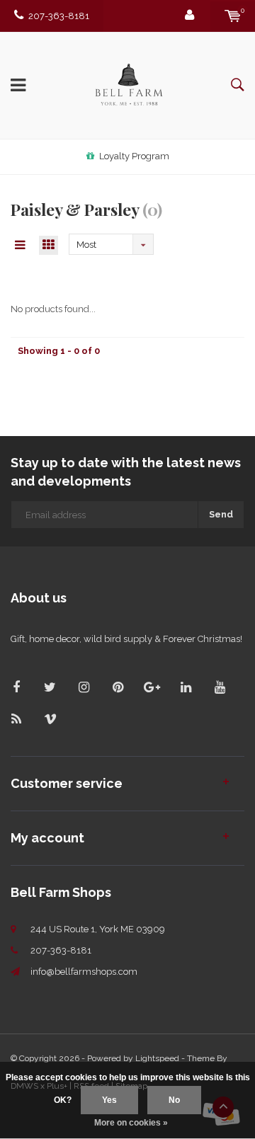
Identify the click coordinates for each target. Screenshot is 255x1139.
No (174, 1100)
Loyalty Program (134, 156)
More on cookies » (131, 1123)
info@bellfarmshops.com (83, 971)
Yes (109, 1100)
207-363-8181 (58, 16)
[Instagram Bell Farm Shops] (84, 687)
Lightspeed (157, 1058)
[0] (233, 16)
